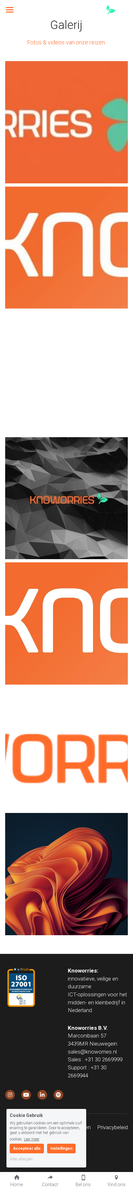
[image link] (82, 9)
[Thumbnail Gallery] (66, 122)
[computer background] (66, 874)
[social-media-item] (10, 1095)
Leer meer (31, 1139)
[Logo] (66, 749)
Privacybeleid (112, 1127)
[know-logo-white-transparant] (66, 373)
